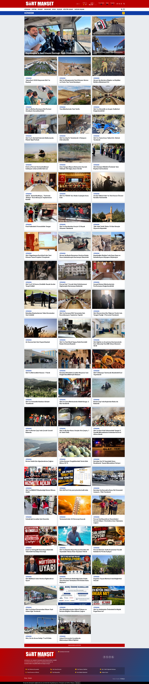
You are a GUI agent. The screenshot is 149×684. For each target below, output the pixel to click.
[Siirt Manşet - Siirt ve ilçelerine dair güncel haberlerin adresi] (39, 3)
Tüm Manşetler (56, 672)
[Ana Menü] (124, 9)
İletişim (30, 678)
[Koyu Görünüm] (122, 9)
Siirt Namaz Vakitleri (82, 669)
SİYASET (40, 9)
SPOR (54, 9)
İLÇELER (59, 9)
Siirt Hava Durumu (57, 669)
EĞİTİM (34, 9)
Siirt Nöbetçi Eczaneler (33, 669)
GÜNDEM (27, 9)
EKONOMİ (47, 9)
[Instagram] (110, 657)
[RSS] (112, 657)
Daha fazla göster (74, 645)
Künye (25, 678)
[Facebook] (104, 657)
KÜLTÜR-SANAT (68, 9)
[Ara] (124, 4)
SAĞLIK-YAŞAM (79, 9)
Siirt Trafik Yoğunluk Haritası (109, 669)
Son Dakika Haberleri (82, 672)
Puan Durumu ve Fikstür (33, 672)
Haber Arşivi (105, 672)
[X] (107, 657)
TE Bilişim (122, 678)
